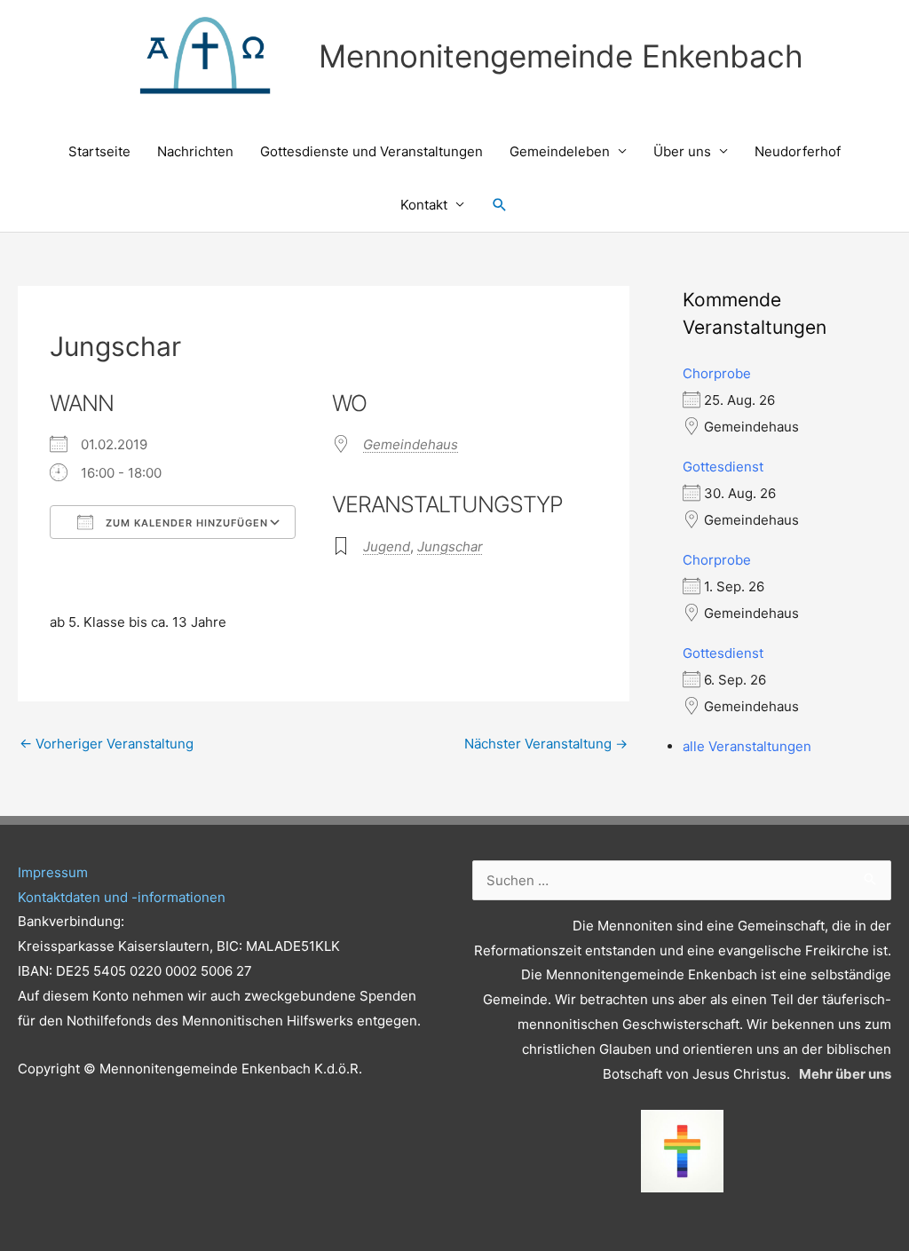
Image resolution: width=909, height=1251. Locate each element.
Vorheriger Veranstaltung (107, 743)
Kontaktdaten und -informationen (121, 897)
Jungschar (450, 546)
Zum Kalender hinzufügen (185, 523)
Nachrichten (195, 151)
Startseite (99, 151)
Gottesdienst (723, 466)
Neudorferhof (798, 151)
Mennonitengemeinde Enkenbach (561, 56)
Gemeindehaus (410, 444)
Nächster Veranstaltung (546, 743)
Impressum (53, 872)
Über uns (682, 151)
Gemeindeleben (560, 151)
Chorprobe (717, 373)
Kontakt (423, 204)
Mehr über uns (845, 1073)
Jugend (386, 546)
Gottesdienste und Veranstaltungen (371, 151)
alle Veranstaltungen (747, 746)
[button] (500, 205)
